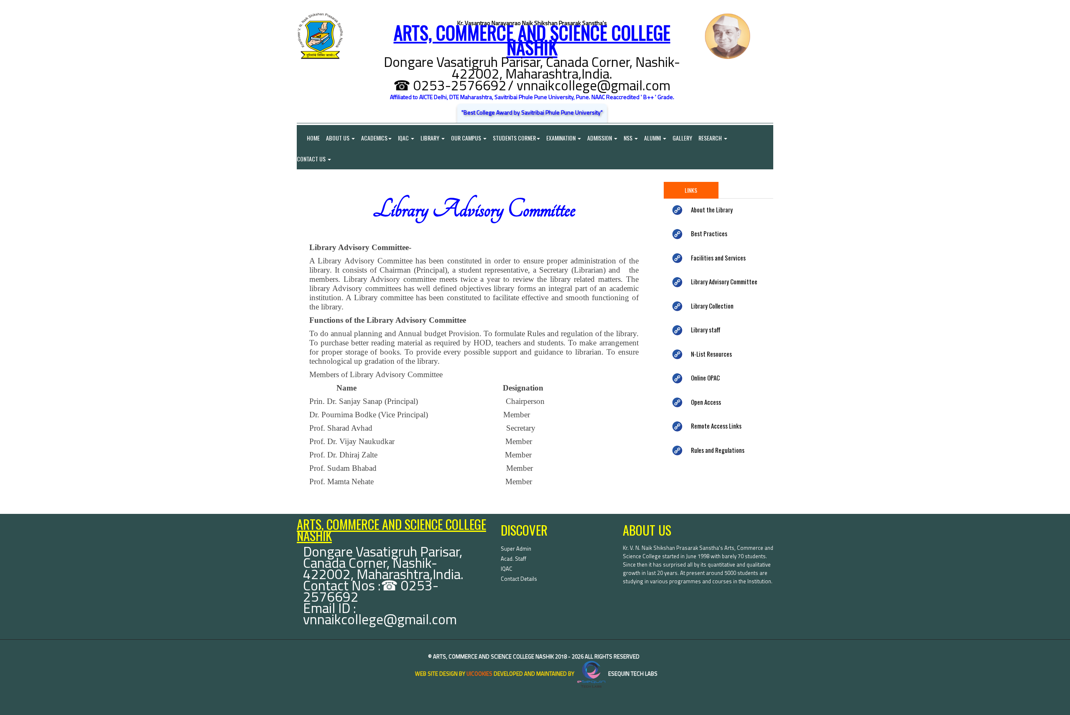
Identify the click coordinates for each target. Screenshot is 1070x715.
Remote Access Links (716, 425)
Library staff (706, 329)
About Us (338, 137)
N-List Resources (711, 353)
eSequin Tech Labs (632, 673)
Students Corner (514, 137)
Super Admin (516, 548)
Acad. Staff (513, 558)
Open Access (706, 401)
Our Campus (466, 137)
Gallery (682, 137)
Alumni (653, 137)
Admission (600, 137)
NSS (629, 137)
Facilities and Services (718, 257)
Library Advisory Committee (724, 281)
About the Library (712, 209)
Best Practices (709, 233)
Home (308, 137)
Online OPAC (705, 377)
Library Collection (712, 305)
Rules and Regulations (717, 450)
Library (430, 137)
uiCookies (479, 673)
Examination (561, 137)
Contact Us (312, 158)
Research (710, 137)
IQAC (404, 137)
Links (691, 190)
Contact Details (519, 579)
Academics (374, 137)
